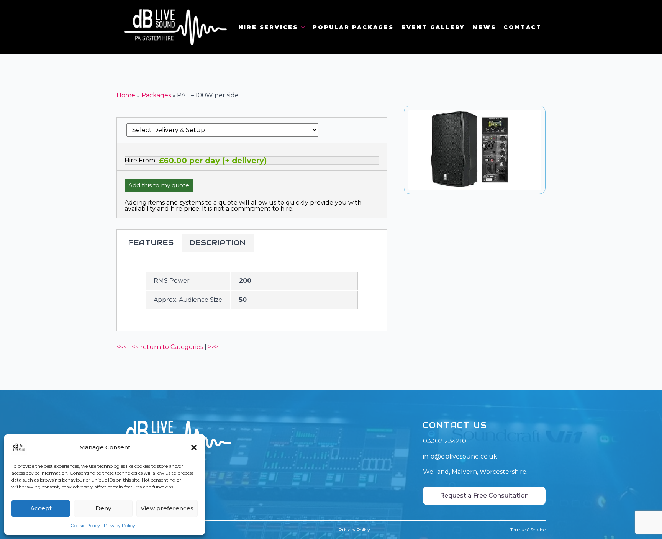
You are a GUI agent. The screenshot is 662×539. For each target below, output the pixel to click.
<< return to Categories (167, 347)
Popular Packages (353, 27)
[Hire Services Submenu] (303, 27)
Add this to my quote (158, 185)
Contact (522, 27)
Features (151, 242)
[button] (194, 447)
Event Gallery (433, 27)
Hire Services (268, 27)
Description (218, 242)
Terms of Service (528, 529)
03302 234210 (444, 441)
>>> (213, 347)
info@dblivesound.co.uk (460, 456)
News (484, 27)
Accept (41, 508)
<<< (121, 347)
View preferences (167, 508)
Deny (103, 508)
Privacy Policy (119, 525)
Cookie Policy (85, 525)
